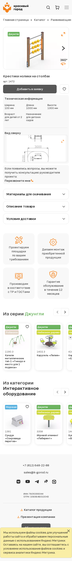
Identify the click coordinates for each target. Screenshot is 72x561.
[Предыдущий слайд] (57, 312)
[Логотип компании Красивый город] (17, 7)
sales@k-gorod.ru (36, 472)
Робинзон (12, 332)
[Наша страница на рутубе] (46, 481)
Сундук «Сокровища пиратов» (13, 438)
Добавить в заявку (30, 89)
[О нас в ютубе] (27, 481)
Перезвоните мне (18, 180)
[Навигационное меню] (66, 7)
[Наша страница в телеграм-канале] (37, 481)
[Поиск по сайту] (48, 7)
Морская (11, 407)
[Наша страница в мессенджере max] (54, 481)
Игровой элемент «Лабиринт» (47, 437)
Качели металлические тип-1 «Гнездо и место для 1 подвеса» (15, 361)
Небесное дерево (48, 332)
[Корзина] (57, 7)
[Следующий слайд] (63, 48)
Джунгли (13, 34)
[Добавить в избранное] (64, 89)
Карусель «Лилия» (48, 355)
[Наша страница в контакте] (18, 481)
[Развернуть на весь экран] (63, 34)
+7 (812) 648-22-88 (36, 465)
